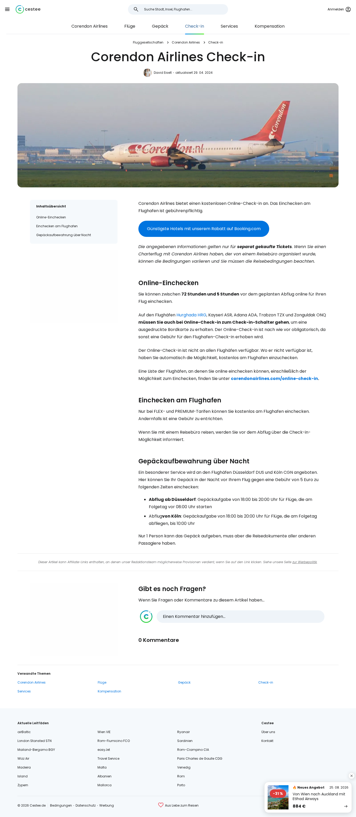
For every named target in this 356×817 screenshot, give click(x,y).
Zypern (22, 785)
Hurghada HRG (191, 315)
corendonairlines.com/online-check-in (274, 379)
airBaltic (24, 732)
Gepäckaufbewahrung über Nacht (63, 235)
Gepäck (160, 26)
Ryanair (183, 732)
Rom (181, 776)
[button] (7, 9)
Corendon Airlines (89, 26)
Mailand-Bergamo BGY (36, 749)
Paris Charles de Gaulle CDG (199, 758)
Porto (181, 785)
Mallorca (104, 785)
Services (229, 26)
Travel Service (108, 758)
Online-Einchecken (51, 217)
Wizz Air (23, 758)
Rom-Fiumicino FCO (113, 741)
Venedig (184, 767)
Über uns (268, 732)
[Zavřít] (351, 776)
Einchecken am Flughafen (57, 226)
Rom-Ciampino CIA (193, 749)
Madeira (24, 767)
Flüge (129, 26)
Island (22, 776)
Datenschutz (86, 805)
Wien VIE (104, 732)
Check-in (194, 26)
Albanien (104, 776)
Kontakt (267, 741)
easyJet (103, 749)
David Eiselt (163, 72)
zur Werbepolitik (304, 562)
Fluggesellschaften (148, 42)
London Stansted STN (34, 741)
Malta (102, 767)
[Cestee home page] (28, 9)
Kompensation (270, 26)
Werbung (106, 805)
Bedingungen (61, 805)
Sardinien (185, 741)
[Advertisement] (74, 286)
